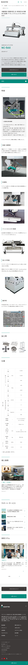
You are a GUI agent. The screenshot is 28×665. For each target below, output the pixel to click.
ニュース (16, 635)
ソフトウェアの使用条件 (5, 648)
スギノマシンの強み (18, 630)
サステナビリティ (4, 632)
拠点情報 (16, 632)
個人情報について (4, 644)
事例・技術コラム (18, 625)
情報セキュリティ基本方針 (5, 646)
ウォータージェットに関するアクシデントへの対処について (11, 654)
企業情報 (3, 630)
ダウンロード (3, 627)
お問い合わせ (17, 627)
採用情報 (3, 635)
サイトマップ (3, 651)
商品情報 (3, 625)
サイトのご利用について (5, 642)
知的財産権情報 (4, 649)
